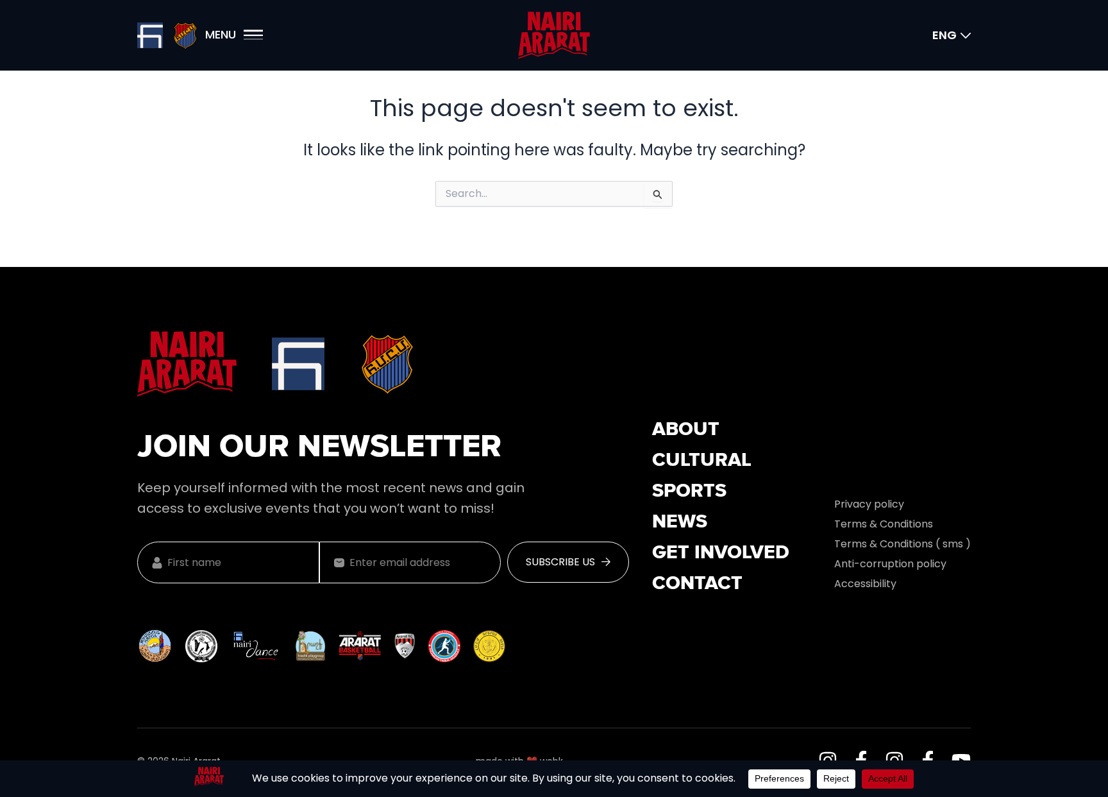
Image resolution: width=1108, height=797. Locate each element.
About (685, 430)
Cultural (701, 461)
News (679, 522)
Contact (697, 584)
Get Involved (720, 553)
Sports (689, 491)
